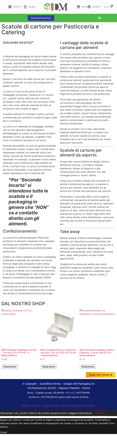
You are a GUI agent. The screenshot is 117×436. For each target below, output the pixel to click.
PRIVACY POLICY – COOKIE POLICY (41, 405)
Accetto (99, 413)
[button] (99, 18)
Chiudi (3, 432)
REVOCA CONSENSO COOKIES (78, 405)
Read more (10, 366)
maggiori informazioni (80, 413)
